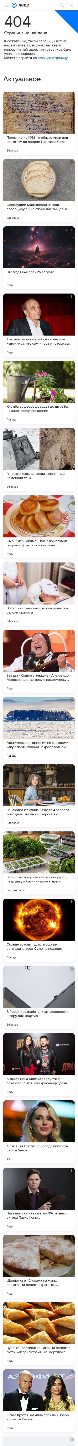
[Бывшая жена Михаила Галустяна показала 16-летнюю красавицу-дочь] (39, 1064)
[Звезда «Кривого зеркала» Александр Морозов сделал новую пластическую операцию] (39, 661)
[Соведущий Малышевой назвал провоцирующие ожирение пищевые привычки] (39, 190)
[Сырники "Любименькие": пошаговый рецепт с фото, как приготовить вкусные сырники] (39, 526)
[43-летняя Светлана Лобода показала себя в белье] (39, 1131)
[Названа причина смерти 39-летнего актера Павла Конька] (39, 1199)
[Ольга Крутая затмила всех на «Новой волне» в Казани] (39, 1400)
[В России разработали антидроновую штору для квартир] (39, 997)
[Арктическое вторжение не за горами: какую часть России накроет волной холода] (39, 728)
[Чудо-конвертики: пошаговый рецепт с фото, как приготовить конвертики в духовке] (39, 1333)
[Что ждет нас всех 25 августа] (39, 257)
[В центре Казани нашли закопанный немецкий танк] (39, 459)
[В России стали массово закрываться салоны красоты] (39, 594)
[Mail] (14, 5)
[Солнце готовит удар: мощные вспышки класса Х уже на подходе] (39, 930)
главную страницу (53, 58)
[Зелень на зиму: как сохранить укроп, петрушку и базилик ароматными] (39, 862)
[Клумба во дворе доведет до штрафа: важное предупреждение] (39, 392)
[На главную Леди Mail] (23, 5)
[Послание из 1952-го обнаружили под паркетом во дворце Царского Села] (39, 123)
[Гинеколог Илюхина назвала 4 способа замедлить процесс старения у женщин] (39, 795)
